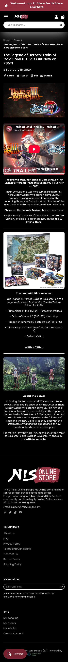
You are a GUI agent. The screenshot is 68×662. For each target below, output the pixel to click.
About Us (9, 533)
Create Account (13, 633)
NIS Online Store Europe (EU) (31, 650)
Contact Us (10, 554)
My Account (10, 618)
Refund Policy (11, 559)
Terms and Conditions (17, 549)
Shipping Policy (12, 564)
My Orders (9, 623)
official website (36, 439)
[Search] (61, 25)
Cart (63, 17)
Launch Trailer (31, 210)
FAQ (5, 538)
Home (6, 40)
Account (56, 17)
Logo (21, 16)
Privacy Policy (11, 543)
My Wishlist (10, 628)
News (17, 40)
